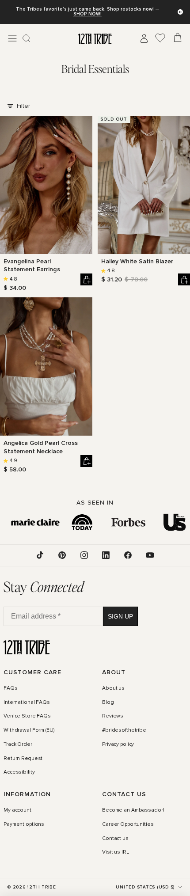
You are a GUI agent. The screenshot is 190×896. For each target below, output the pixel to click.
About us (113, 688)
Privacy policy (118, 744)
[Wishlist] (160, 38)
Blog (108, 702)
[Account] (144, 38)
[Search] (26, 38)
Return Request (23, 758)
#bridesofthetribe (124, 730)
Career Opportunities (128, 824)
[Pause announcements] (180, 12)
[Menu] (12, 38)
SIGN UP (120, 616)
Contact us (115, 838)
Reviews (112, 716)
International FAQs (27, 702)
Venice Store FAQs (27, 716)
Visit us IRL (115, 852)
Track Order (18, 744)
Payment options (24, 824)
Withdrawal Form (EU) (29, 730)
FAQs (11, 688)
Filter (23, 106)
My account (17, 810)
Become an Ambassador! (133, 810)
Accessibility (19, 772)
